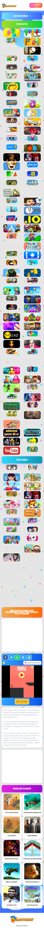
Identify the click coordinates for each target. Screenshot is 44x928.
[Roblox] (32, 329)
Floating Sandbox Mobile (32, 859)
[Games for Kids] (32, 507)
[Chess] (32, 86)
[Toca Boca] (32, 551)
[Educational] (32, 489)
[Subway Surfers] (32, 382)
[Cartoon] (32, 80)
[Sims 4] (11, 542)
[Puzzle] (32, 311)
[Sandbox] (32, 335)
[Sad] (11, 338)
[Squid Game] (11, 373)
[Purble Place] (11, 531)
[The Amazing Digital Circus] (32, 406)
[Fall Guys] (32, 139)
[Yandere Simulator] (11, 560)
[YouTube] (11, 453)
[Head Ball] (32, 204)
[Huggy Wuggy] (11, 219)
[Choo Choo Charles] (11, 95)
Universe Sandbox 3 (32, 882)
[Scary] (11, 347)
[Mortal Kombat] (11, 264)
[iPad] (11, 231)
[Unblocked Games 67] (32, 436)
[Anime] (11, 468)
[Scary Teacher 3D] (32, 347)
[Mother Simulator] (11, 513)
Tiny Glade (11, 836)
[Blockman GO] (32, 59)
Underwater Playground (32, 812)
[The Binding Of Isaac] (32, 418)
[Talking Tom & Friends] (32, 388)
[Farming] (11, 495)
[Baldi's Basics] (11, 59)
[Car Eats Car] (32, 71)
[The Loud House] (11, 427)
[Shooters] (11, 353)
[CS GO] (11, 122)
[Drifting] (11, 131)
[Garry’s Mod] (32, 166)
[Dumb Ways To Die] (11, 139)
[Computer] (11, 116)
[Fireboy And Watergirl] (32, 151)
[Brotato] (11, 68)
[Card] (11, 77)
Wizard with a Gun (11, 859)
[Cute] (32, 480)
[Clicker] (32, 107)
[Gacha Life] (11, 507)
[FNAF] (11, 160)
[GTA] (11, 196)
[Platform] (32, 293)
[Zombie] (32, 451)
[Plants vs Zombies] (11, 293)
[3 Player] (11, 36)
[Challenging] (11, 89)
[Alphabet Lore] (32, 44)
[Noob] (32, 276)
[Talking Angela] (32, 540)
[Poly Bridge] (11, 299)
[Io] (32, 222)
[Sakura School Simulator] (32, 531)
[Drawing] (11, 489)
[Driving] (32, 133)
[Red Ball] (32, 320)
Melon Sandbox (11, 882)
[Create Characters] (11, 480)
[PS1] (11, 308)
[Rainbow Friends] (11, 320)
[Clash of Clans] (32, 95)
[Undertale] (11, 444)
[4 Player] (32, 36)
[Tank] (11, 397)
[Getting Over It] (11, 184)
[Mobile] (32, 258)
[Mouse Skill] (11, 276)
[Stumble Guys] (11, 382)
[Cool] (32, 116)
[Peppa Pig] (11, 525)
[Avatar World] (32, 468)
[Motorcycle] (32, 264)
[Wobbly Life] (32, 442)
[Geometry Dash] (32, 175)
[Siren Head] (32, 353)
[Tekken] (32, 400)
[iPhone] (32, 231)
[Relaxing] (11, 329)
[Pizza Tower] (32, 282)
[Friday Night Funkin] (32, 160)
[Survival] (11, 391)
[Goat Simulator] (32, 184)
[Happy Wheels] (11, 202)
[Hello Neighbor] (11, 211)
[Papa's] (32, 516)
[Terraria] (11, 409)
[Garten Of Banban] (11, 175)
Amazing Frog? (32, 905)
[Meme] (32, 249)
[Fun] (11, 169)
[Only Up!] (11, 282)
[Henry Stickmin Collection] (32, 213)
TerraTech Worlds (11, 812)
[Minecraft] (11, 255)
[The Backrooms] (11, 415)
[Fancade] (11, 148)
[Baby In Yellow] (32, 53)
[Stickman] (32, 371)
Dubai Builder (32, 836)
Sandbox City (12, 905)
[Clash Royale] (11, 104)
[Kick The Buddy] (11, 237)
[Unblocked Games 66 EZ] (11, 436)
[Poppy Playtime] (32, 302)
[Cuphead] (32, 124)
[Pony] (32, 522)
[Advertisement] (22, 585)
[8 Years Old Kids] (11, 42)
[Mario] (32, 240)
